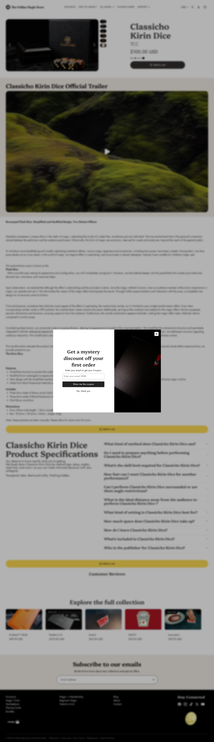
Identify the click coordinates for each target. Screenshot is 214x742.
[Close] (156, 334)
